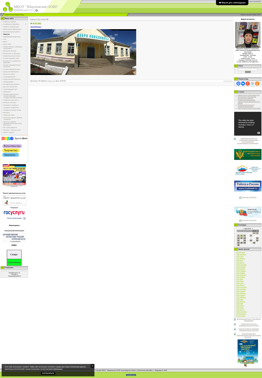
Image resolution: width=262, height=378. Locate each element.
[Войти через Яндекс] (248, 84)
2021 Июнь (240, 281)
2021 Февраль (241, 275)
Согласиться (48, 373)
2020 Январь (240, 252)
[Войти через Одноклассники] (257, 84)
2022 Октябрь (241, 314)
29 (254, 243)
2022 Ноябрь (240, 316)
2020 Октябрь (241, 267)
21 (251, 240)
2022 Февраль (241, 297)
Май (43, 19)
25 (241, 243)
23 (257, 240)
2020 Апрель (240, 258)
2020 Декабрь (241, 271)
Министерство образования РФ (248, 95)
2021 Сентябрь (241, 287)
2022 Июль (240, 307)
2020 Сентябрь (241, 265)
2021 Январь (240, 273)
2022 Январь (240, 295)
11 (241, 238)
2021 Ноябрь (240, 291)
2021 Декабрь (241, 293)
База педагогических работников (249, 108)
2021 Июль (240, 283)
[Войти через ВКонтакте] (243, 84)
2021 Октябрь (241, 289)
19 (244, 240)
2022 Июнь (240, 305)
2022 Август (240, 310)
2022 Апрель (240, 301)
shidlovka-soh (51, 81)
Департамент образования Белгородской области (247, 97)
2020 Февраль (241, 254)
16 (257, 238)
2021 (39, 19)
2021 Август (240, 285)
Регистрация (15, 14)
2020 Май (239, 260)
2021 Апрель (240, 277)
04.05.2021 (36, 23)
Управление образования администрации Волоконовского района (249, 101)
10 (238, 238)
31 (238, 245)
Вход (22, 14)
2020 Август (240, 262)
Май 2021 (248, 228)
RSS (259, 14)
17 (238, 240)
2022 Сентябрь (241, 312)
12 (244, 238)
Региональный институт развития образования (246, 105)
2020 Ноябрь (240, 269)
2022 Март (240, 299)
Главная (7, 14)
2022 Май (239, 303)
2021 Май (239, 279)
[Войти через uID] (238, 84)
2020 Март (240, 256)
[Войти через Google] (252, 83)
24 (238, 243)
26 (244, 243)
